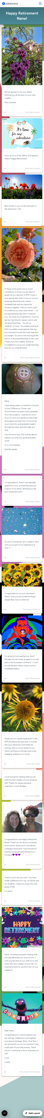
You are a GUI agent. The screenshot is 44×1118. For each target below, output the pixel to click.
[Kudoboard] (9, 3)
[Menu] (40, 3)
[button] (5, 112)
